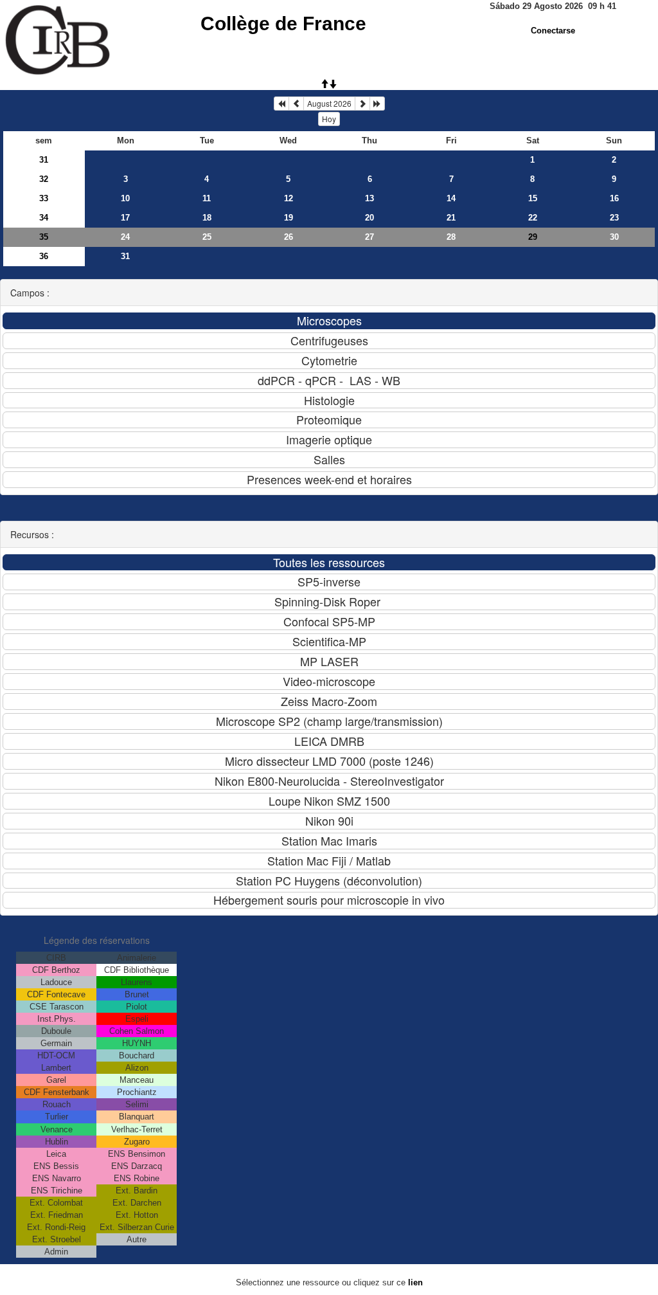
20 (369, 217)
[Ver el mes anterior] (296, 103)
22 (532, 217)
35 (43, 237)
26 (288, 237)
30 (614, 237)
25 (206, 237)
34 (43, 217)
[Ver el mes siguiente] (362, 103)
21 (451, 217)
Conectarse (553, 30)
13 (369, 198)
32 (43, 179)
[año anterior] (281, 103)
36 (43, 256)
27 (369, 237)
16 (614, 198)
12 (288, 198)
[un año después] (377, 103)
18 (206, 217)
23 (614, 217)
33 (43, 198)
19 (288, 217)
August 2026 (329, 103)
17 (125, 217)
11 (206, 198)
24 (125, 237)
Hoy (329, 118)
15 (532, 198)
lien (415, 1282)
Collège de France (283, 23)
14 (451, 198)
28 (451, 237)
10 (125, 198)
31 (43, 160)
